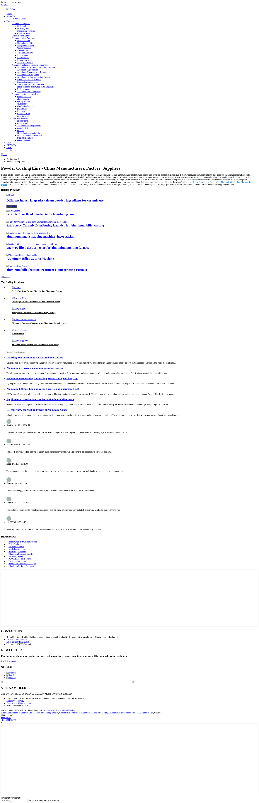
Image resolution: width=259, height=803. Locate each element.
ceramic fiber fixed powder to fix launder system (40, 214)
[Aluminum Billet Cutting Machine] (22, 255)
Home (9, 14)
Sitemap (59, 710)
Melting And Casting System (46, 713)
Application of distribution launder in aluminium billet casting (40, 399)
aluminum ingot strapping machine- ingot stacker (40, 236)
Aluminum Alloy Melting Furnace (123, 713)
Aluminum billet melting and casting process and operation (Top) (42, 378)
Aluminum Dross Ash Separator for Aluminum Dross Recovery (40, 323)
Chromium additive (25, 43)
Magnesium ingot (24, 60)
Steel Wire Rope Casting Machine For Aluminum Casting (37, 291)
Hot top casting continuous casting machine (35, 87)
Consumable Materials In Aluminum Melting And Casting (83, 713)
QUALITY (11, 145)
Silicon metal (22, 55)
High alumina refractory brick (29, 133)
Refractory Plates (15, 556)
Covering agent (23, 33)
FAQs (9, 147)
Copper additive (24, 48)
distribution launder (25, 106)
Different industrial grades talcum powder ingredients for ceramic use (55, 200)
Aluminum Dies (26, 713)
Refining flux (23, 26)
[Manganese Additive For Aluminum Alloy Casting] (19, 309)
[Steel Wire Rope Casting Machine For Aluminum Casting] (16, 287)
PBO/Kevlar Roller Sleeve (19, 559)
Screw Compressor (201, 182)
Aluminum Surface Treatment (21, 566)
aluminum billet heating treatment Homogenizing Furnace (47, 269)
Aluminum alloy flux (21, 23)
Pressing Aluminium (17, 561)
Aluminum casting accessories (25, 94)
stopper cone (22, 121)
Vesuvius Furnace (16, 546)
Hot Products (48, 710)
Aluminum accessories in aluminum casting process (34, 368)
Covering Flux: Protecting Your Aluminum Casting (34, 357)
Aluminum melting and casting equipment (29, 65)
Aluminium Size (146, 713)
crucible (20, 130)
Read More (11, 206)
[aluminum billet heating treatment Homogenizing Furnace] (17, 266)
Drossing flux (23, 28)
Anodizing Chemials (17, 551)
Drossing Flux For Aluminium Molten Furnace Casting (36, 302)
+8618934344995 (8, 720)
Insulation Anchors (16, 549)
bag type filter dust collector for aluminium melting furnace (47, 247)
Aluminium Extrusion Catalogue (22, 563)
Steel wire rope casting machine (30, 84)
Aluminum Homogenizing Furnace (32, 72)
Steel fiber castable (25, 138)
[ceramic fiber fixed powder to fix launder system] (14, 211)
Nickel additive (23, 40)
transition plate (23, 113)
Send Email (6, 717)
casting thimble (23, 101)
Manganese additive (25, 45)
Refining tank (23, 89)
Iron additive (22, 50)
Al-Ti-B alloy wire (25, 62)
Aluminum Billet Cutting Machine (30, 258)
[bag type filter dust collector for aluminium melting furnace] (32, 244)
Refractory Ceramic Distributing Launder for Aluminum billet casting (55, 225)
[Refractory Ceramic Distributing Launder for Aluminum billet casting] (36, 222)
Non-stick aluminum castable (29, 135)
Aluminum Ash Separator (28, 74)
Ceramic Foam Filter (20, 36)
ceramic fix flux (24, 128)
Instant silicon (23, 57)
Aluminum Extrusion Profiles (20, 554)
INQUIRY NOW (8, 661)
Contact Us (11, 150)
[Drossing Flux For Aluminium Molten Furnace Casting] (19, 298)
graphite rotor (23, 116)
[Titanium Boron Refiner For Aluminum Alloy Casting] (20, 341)
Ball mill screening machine (29, 79)
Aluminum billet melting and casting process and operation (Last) (42, 388)
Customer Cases (19, 19)
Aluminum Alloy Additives (23, 38)
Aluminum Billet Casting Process (22, 542)
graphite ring (22, 108)
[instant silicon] (19, 330)
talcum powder (23, 140)
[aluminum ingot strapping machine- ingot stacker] (28, 233)
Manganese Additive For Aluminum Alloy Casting (34, 313)
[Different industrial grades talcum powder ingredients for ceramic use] (10, 195)
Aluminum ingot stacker (27, 70)
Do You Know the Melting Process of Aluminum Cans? (36, 409)
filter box (21, 111)
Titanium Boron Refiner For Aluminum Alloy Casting (35, 345)
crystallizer (21, 104)
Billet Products (14, 544)
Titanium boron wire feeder (28, 91)
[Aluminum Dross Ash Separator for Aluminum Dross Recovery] (24, 319)
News (8, 143)
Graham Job (215, 182)
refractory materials (20, 118)
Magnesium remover (26, 31)
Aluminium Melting (9, 713)
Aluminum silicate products (29, 126)
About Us (10, 16)
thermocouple (23, 123)
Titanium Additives (25, 53)
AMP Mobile (69, 710)
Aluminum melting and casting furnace (33, 77)
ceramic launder (24, 96)
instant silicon (18, 334)
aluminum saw (23, 99)
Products (10, 21)
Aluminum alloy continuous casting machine (36, 67)
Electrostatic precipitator (27, 82)
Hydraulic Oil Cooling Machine (234, 182)
